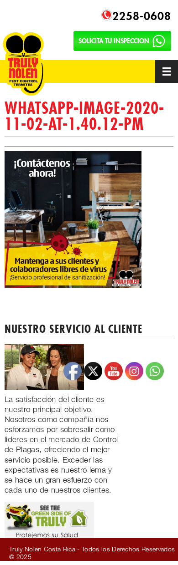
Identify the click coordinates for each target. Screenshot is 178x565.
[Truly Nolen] (34, 62)
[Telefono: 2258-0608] (106, 14)
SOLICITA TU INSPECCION (114, 41)
